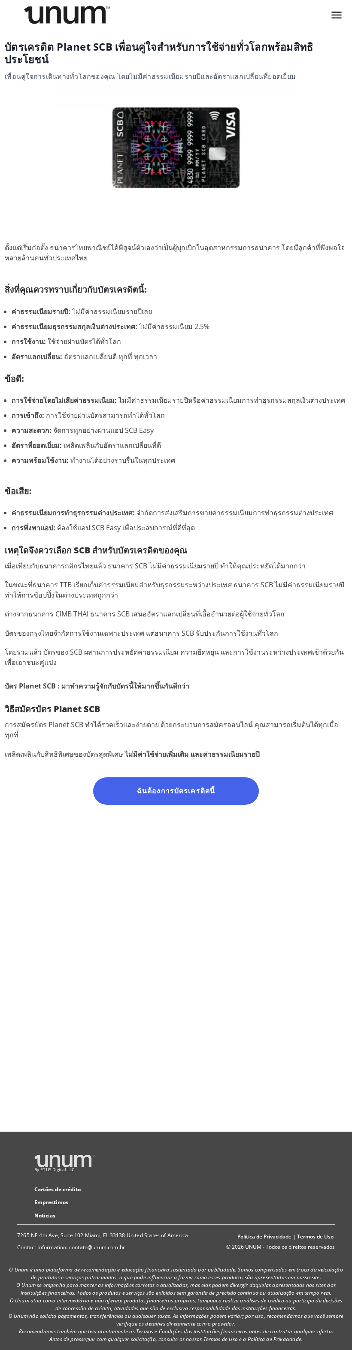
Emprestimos (51, 1202)
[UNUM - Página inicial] (67, 15)
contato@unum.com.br (97, 1247)
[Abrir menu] (336, 15)
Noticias (44, 1215)
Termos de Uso (315, 1236)
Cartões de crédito (57, 1189)
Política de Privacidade (264, 1236)
